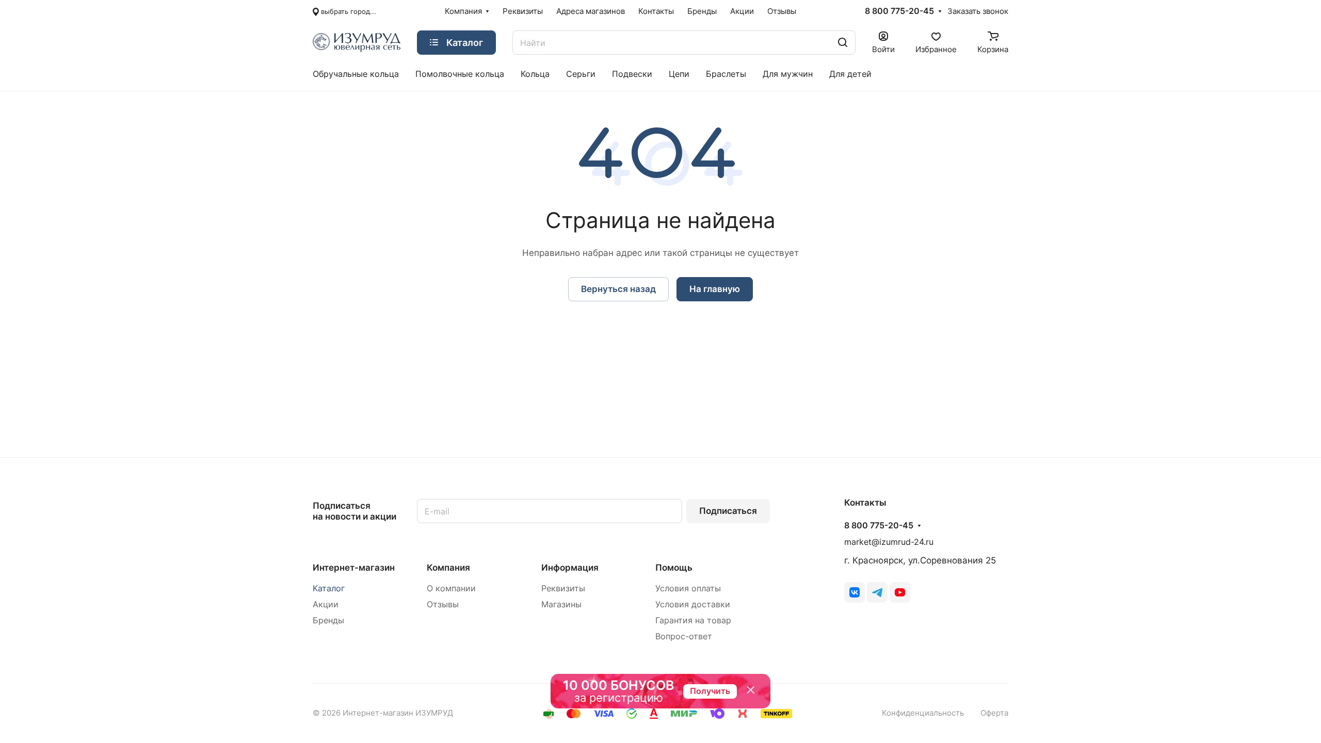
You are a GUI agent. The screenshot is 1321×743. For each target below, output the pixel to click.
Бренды (328, 620)
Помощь (673, 567)
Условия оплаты (688, 588)
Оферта (994, 713)
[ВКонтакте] (854, 592)
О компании (451, 588)
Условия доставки (692, 604)
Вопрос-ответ (683, 636)
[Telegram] (877, 592)
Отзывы (443, 604)
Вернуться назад (618, 289)
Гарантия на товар (693, 620)
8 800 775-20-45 (899, 11)
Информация (570, 567)
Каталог (329, 588)
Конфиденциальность (923, 713)
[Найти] (843, 42)
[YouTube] (900, 592)
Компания (448, 567)
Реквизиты (563, 588)
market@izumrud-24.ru (888, 542)
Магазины (561, 604)
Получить (710, 691)
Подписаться (728, 511)
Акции (326, 604)
